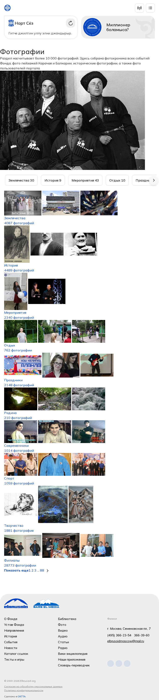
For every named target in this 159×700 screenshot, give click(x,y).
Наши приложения (71, 659)
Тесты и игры (14, 659)
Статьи (63, 642)
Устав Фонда (14, 625)
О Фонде (10, 619)
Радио (62, 648)
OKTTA (22, 696)
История (10, 636)
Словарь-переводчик (74, 665)
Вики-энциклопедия (72, 654)
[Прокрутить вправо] (153, 180)
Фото (62, 625)
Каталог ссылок (16, 654)
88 (42, 570)
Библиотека (67, 619)
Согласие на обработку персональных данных (33, 686)
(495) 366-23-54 (119, 635)
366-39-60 (141, 635)
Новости (10, 648)
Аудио (62, 636)
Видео (63, 630)
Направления (14, 630)
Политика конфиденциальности (23, 690)
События (10, 642)
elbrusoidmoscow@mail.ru (125, 641)
